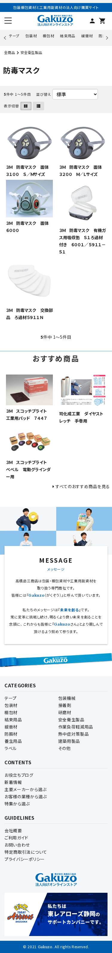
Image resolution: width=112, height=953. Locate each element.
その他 (64, 748)
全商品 (9, 52)
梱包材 (48, 35)
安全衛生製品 (31, 52)
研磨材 (64, 712)
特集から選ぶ (17, 804)
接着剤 (64, 705)
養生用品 (13, 741)
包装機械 (67, 698)
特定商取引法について (25, 852)
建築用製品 (69, 741)
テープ (14, 35)
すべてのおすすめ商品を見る (83, 486)
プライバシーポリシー (24, 859)
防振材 (11, 734)
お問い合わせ (17, 845)
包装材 (31, 35)
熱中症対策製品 (73, 734)
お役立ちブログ (18, 775)
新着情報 (13, 782)
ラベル (10, 748)
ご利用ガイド (16, 838)
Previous (5, 37)
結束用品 (67, 35)
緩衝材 (87, 35)
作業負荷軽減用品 (75, 727)
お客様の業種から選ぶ (25, 796)
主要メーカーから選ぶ (25, 789)
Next (106, 37)
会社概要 (13, 830)
